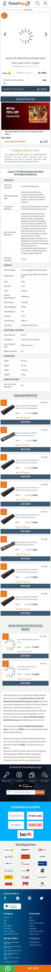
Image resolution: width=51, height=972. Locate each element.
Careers (31, 925)
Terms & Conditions (9, 931)
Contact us (34, 938)
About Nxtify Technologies (11, 933)
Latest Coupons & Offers (36, 923)
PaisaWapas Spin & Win (11, 961)
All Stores (32, 920)
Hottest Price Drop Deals (36, 931)
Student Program (34, 933)
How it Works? (8, 925)
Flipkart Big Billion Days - (12, 950)
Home (31, 917)
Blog (5, 920)
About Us (6, 917)
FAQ (5, 923)
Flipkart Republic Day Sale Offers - (11, 954)
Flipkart (35, 63)
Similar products (25, 395)
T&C (4, 83)
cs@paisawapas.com (35, 945)
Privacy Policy (8, 928)
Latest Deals (32, 928)
